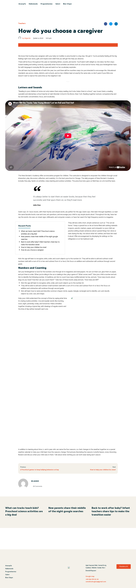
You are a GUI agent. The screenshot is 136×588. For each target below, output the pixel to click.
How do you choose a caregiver (32, 250)
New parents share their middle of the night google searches (39, 238)
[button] (123, 566)
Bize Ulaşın (67, 4)
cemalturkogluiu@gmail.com (96, 581)
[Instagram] (128, 575)
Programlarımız (46, 4)
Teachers (22, 23)
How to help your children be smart (33, 247)
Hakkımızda (33, 4)
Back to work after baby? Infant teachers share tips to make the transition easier (40, 243)
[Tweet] (102, 206)
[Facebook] (117, 575)
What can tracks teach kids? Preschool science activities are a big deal (38, 232)
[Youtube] (122, 575)
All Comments (37, 486)
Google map (90, 576)
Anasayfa (22, 4)
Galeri (57, 4)
